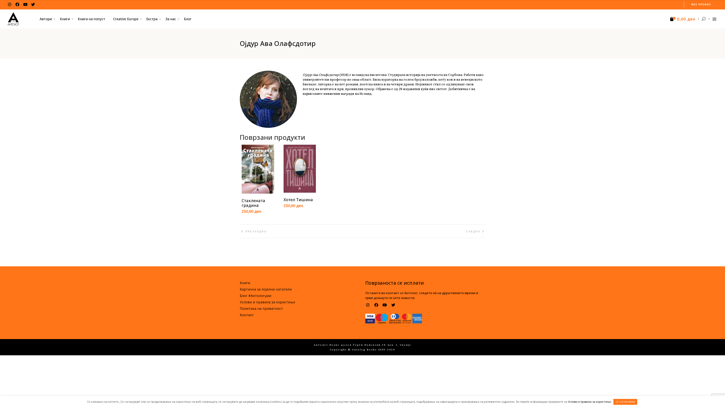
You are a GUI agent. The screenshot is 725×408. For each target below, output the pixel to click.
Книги (245, 282)
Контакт (247, 315)
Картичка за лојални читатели (266, 289)
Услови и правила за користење (267, 302)
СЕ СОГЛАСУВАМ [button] (625, 401)
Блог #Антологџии (255, 295)
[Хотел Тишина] (300, 169)
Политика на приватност (261, 308)
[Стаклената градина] (258, 169)
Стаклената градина (253, 203)
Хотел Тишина (298, 199)
